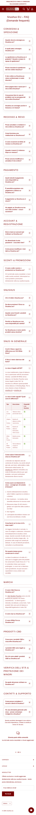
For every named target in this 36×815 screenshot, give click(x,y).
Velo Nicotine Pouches (14, 596)
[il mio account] (32, 9)
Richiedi (8, 794)
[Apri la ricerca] (24, 9)
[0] (28, 9)
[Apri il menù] (3, 9)
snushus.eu (9, 470)
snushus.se (17, 390)
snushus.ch (8, 390)
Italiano (5, 803)
